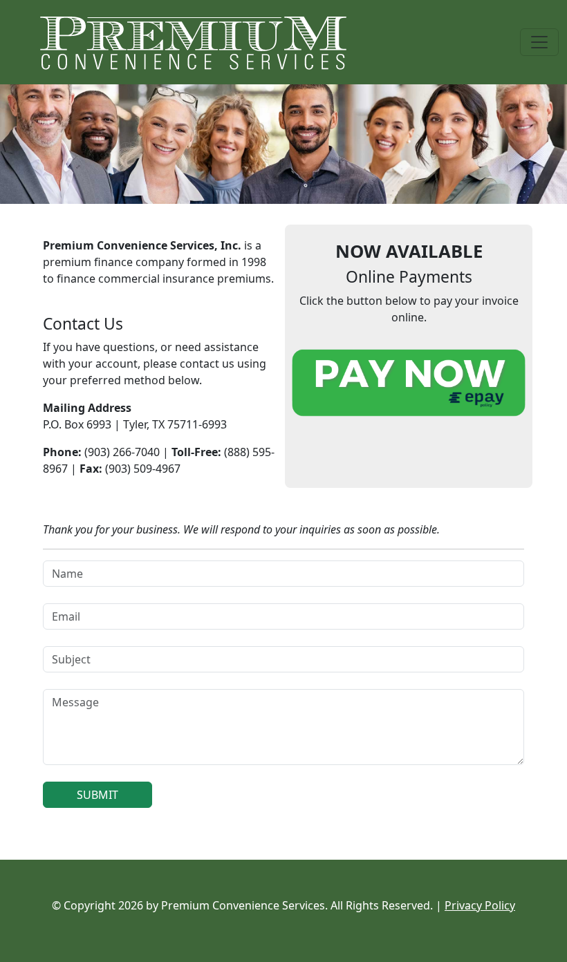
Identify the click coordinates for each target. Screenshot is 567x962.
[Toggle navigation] (539, 42)
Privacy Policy (480, 905)
